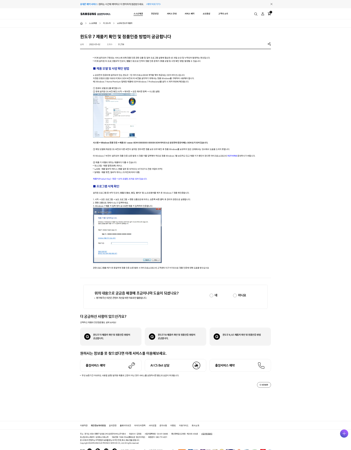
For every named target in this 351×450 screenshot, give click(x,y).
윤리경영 (112, 425)
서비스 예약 (189, 13)
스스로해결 (138, 13)
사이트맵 (152, 425)
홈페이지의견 (125, 425)
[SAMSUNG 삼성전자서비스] (95, 13)
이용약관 (83, 425)
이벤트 (173, 425)
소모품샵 (206, 13)
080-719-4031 (161, 437)
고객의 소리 (223, 13)
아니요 (242, 295)
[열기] (344, 433)
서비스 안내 (172, 13)
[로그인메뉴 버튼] (262, 14)
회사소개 (195, 425)
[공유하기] (269, 44)
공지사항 (163, 425)
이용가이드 (183, 425)
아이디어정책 (139, 425)
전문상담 (154, 13)
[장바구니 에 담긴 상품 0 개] (269, 13)
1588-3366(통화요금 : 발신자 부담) (132, 437)
